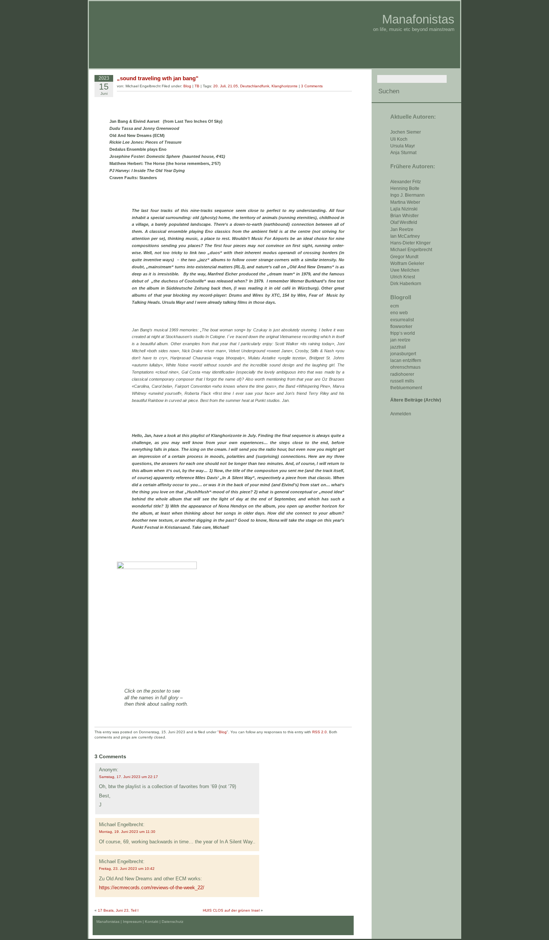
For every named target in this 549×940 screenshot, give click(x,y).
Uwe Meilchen (404, 270)
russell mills (402, 381)
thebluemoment (406, 387)
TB (197, 86)
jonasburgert (403, 353)
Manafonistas (418, 19)
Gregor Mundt (404, 256)
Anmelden (400, 413)
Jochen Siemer (405, 132)
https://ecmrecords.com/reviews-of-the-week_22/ (151, 887)
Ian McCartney (405, 236)
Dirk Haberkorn (405, 283)
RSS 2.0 (319, 732)
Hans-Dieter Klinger (410, 243)
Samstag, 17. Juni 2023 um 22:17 (128, 777)
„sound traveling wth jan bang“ (158, 78)
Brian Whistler (404, 215)
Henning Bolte (404, 188)
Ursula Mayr (402, 146)
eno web (399, 312)
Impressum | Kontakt (140, 921)
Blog (187, 86)
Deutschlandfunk (254, 86)
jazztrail (398, 347)
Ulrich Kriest (402, 276)
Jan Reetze (401, 229)
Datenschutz (172, 921)
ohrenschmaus (405, 367)
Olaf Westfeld (403, 222)
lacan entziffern (405, 360)
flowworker (401, 326)
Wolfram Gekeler (407, 263)
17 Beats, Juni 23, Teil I (118, 910)
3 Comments (312, 86)
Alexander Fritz (405, 181)
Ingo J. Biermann (407, 195)
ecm (394, 306)
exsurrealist (402, 319)
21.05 (233, 86)
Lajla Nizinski (404, 209)
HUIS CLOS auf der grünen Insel (231, 910)
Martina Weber (405, 202)
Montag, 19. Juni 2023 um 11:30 (127, 832)
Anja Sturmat (403, 152)
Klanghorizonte (285, 86)
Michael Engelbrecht (411, 249)
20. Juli (219, 86)
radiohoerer (402, 374)
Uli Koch (398, 139)
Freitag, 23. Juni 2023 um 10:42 (127, 868)
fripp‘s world (402, 333)
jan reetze (400, 340)
